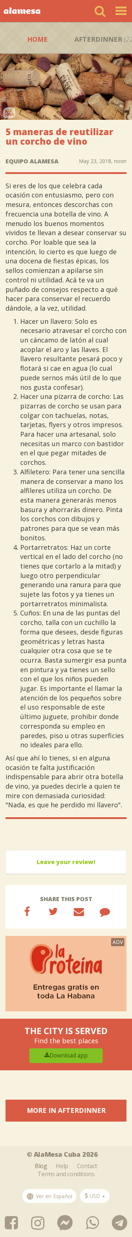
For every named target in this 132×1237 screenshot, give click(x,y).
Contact (87, 1166)
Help (62, 1166)
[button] (95, 1196)
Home (37, 39)
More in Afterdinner (66, 1110)
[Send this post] (79, 911)
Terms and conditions (65, 1174)
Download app (69, 1055)
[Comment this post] (105, 911)
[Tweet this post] (53, 911)
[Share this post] (27, 911)
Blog (41, 1166)
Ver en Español (53, 1196)
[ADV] (66, 973)
